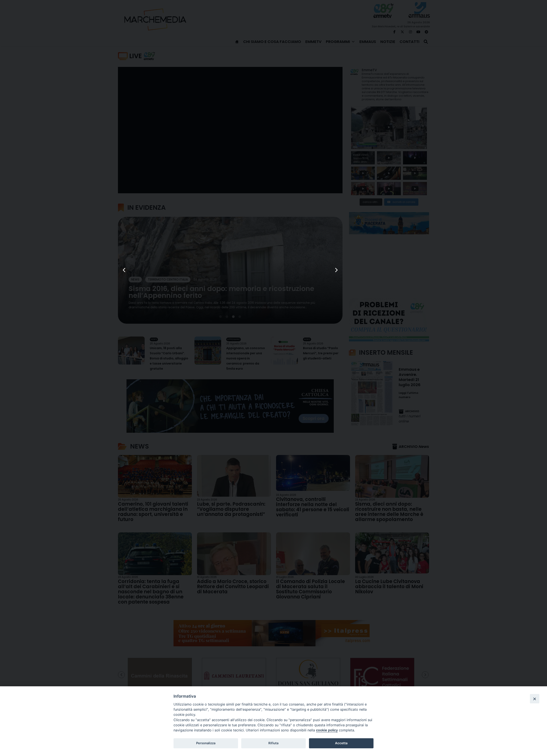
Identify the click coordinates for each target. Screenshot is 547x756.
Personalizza (205, 743)
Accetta (341, 743)
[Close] (534, 698)
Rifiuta (273, 743)
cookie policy (327, 730)
